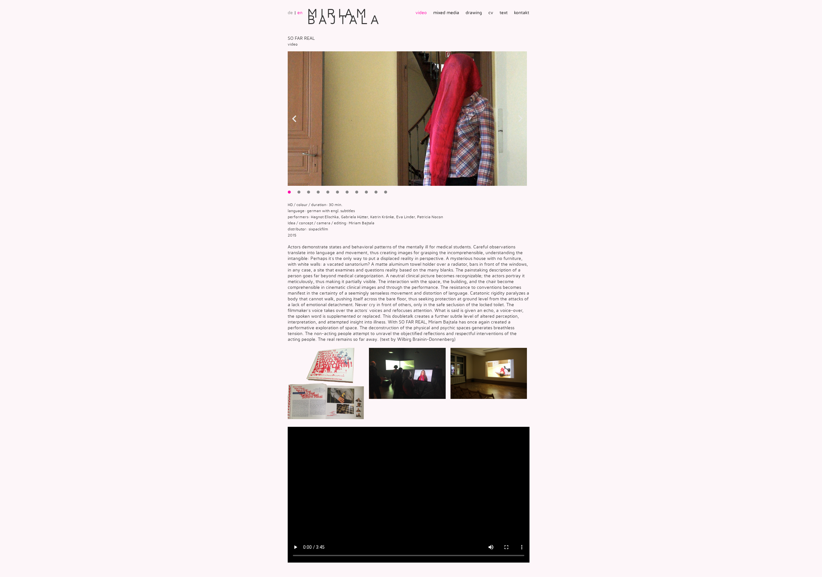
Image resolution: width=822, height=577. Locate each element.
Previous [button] (294, 119)
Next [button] (520, 119)
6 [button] (337, 192)
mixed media (446, 12)
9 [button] (366, 192)
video (421, 12)
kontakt (521, 12)
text (504, 12)
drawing (474, 12)
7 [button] (347, 192)
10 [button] (376, 192)
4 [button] (318, 192)
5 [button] (328, 192)
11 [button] (385, 192)
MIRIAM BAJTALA (344, 16)
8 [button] (357, 192)
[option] (407, 118)
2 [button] (299, 192)
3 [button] (308, 192)
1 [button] (289, 192)
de (290, 12)
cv (490, 12)
